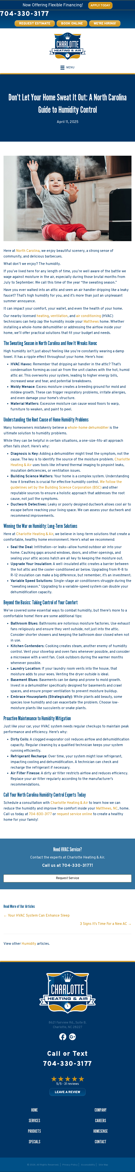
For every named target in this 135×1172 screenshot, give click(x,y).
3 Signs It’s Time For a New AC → (105, 924)
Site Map (103, 1164)
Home (34, 1110)
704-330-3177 (24, 14)
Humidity (29, 944)
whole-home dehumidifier (88, 428)
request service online (75, 814)
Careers (100, 1120)
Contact (100, 1141)
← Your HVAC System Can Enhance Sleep (37, 915)
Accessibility (88, 1164)
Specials (34, 1141)
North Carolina (28, 251)
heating (43, 316)
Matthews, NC (107, 808)
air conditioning (88, 316)
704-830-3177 (40, 814)
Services (34, 1120)
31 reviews (71, 1084)
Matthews (91, 322)
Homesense (100, 1131)
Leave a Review (67, 1092)
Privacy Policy (70, 1164)
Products (34, 1131)
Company (101, 1110)
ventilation (59, 316)
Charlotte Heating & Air (34, 534)
